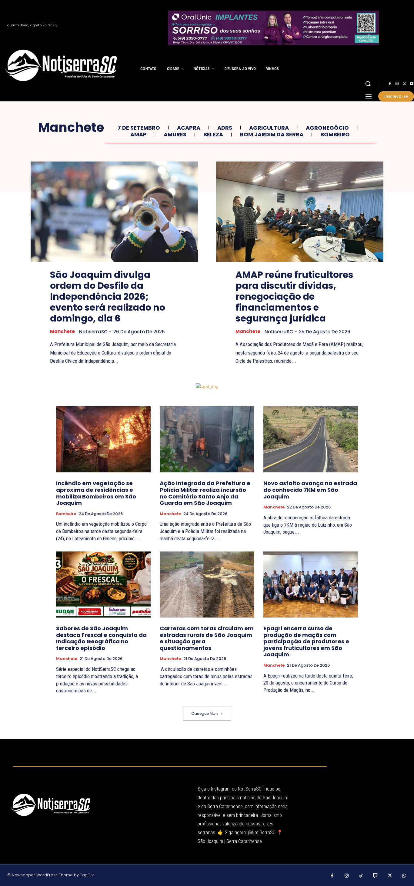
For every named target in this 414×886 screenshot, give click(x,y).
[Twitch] (375, 876)
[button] (368, 83)
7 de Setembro (139, 128)
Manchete (62, 331)
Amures (175, 134)
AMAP (138, 134)
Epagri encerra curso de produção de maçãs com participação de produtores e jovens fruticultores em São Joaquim (306, 641)
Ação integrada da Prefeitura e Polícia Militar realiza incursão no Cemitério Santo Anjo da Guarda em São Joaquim (205, 493)
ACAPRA (188, 128)
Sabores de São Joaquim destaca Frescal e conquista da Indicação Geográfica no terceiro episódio (101, 638)
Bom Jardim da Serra (271, 134)
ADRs (224, 128)
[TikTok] (361, 876)
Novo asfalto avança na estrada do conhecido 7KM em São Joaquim (310, 489)
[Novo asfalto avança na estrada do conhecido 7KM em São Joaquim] (310, 439)
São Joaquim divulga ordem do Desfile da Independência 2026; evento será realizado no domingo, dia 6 (107, 296)
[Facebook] (389, 84)
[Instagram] (397, 84)
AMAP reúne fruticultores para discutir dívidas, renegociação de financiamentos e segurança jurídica (294, 296)
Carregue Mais (205, 713)
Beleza (213, 134)
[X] (404, 84)
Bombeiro (335, 134)
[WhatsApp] (404, 876)
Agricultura (269, 128)
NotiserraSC (93, 331)
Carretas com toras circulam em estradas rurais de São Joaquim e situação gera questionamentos (207, 638)
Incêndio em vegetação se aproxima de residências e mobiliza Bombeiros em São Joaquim (96, 493)
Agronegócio (327, 128)
